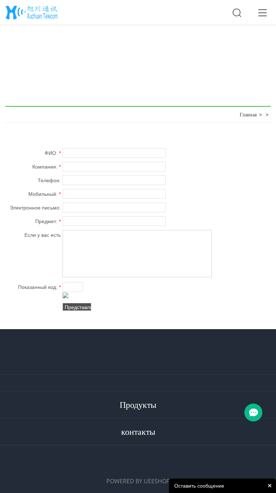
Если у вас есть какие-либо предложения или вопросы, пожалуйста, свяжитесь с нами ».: (36, 236)
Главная (248, 115)
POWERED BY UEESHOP (138, 481)
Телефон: (49, 180)
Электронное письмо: (35, 209)
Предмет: (47, 221)
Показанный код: (39, 287)
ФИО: (52, 153)
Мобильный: (44, 194)
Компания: (46, 167)
